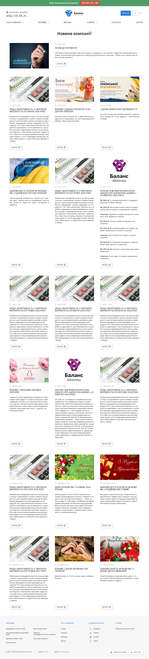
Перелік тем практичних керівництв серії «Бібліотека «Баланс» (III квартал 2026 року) (118, 193)
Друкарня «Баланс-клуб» (14, 638)
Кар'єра (139, 22)
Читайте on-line (90, 3)
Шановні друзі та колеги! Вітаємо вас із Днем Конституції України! (28, 192)
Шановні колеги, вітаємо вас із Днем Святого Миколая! (117, 570)
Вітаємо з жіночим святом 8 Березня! (25, 391)
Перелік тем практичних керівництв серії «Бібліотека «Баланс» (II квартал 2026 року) (74, 392)
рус (140, 13)
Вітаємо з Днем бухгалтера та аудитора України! (73, 110)
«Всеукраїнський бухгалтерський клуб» (17, 633)
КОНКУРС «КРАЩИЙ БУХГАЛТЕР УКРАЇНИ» (44, 633)
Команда (64, 633)
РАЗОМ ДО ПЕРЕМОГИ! (66, 48)
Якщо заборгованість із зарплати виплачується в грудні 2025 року (28, 570)
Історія (63, 629)
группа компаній (74, 13)
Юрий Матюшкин (64, 652)
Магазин (67, 22)
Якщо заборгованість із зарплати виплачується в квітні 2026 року (73, 309)
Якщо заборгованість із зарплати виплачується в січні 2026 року (28, 488)
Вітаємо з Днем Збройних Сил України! (71, 570)
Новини (90, 22)
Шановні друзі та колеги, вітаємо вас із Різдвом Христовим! (118, 488)
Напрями (42, 22)
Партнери (64, 637)
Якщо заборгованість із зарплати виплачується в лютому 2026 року (119, 391)
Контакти (116, 22)
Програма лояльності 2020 (125, 629)
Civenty (46, 652)
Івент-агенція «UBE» (40, 629)
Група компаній (13, 22)
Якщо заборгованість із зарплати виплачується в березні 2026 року (118, 309)
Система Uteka (11, 642)
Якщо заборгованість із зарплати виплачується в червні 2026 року (73, 192)
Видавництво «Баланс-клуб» (15, 629)
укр (135, 13)
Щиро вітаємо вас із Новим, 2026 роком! (73, 488)
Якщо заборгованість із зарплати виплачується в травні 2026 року (28, 309)
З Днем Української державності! (118, 109)
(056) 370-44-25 (16, 16)
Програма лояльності (40, 638)
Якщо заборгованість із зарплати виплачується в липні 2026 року (28, 110)
